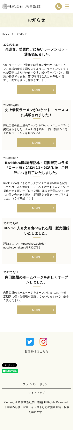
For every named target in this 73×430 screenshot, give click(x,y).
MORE (36, 89)
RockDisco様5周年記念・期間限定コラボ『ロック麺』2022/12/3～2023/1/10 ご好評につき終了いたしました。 (36, 167)
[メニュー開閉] (67, 6)
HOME (5, 33)
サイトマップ (36, 392)
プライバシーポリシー (36, 384)
